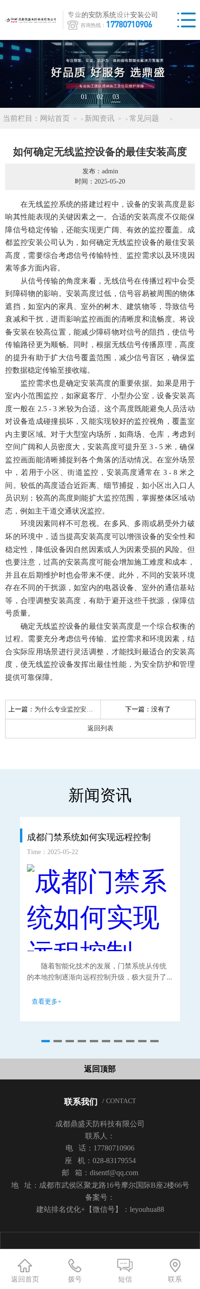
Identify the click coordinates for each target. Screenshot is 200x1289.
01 (84, 96)
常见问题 (144, 118)
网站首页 (55, 118)
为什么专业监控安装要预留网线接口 (86, 709)
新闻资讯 (99, 118)
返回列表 (100, 728)
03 (116, 96)
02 (100, 96)
